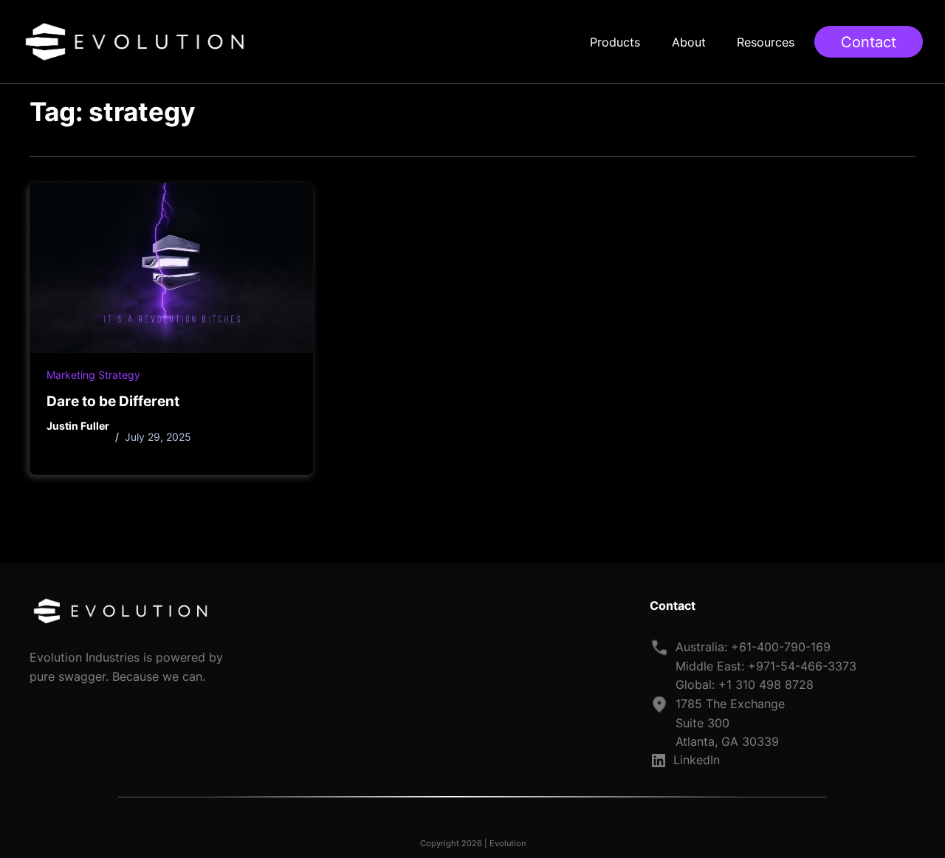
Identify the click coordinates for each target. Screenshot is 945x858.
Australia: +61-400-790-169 (753, 646)
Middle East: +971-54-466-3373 (766, 666)
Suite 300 (702, 722)
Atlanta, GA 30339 (727, 741)
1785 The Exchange (730, 703)
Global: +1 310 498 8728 (745, 684)
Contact (868, 42)
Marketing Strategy (93, 375)
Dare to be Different (113, 401)
